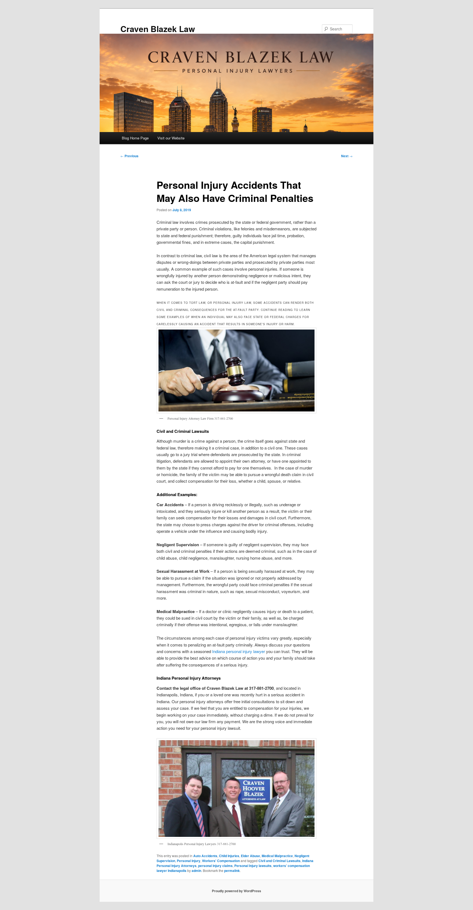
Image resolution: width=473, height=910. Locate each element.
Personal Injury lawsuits (253, 865)
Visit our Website (170, 138)
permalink (232, 870)
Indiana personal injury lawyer (238, 651)
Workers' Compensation (221, 860)
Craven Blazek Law (157, 29)
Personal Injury (188, 860)
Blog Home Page (135, 138)
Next (347, 155)
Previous (129, 155)
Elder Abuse (250, 855)
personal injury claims (215, 865)
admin (196, 870)
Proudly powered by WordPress (236, 890)
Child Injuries (229, 855)
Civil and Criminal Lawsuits (279, 860)
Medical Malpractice (277, 855)
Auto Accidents (205, 855)
